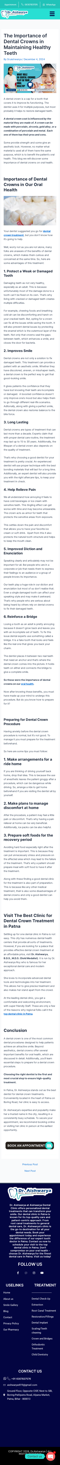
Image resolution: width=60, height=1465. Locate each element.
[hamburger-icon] (52, 14)
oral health (27, 683)
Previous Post (30, 1164)
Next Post (30, 1171)
